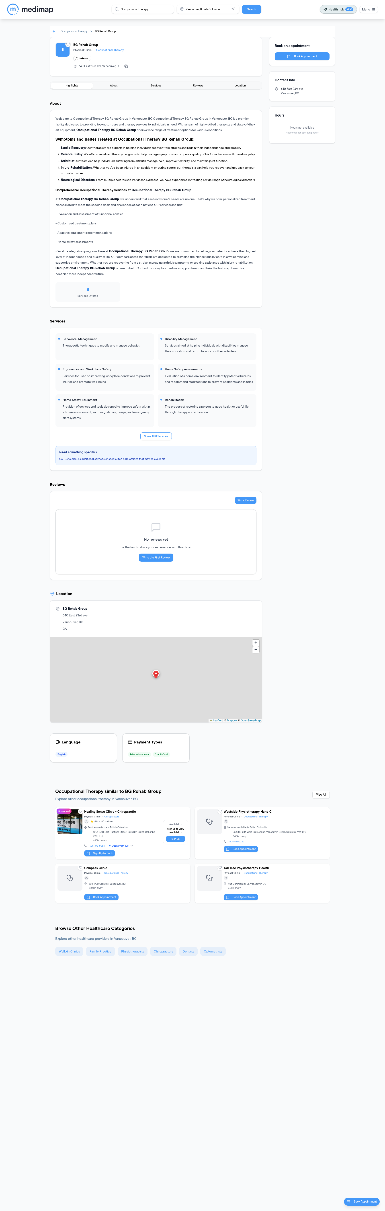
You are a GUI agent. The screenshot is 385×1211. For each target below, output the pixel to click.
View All (321, 794)
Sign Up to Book (103, 853)
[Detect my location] (233, 9)
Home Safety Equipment (80, 400)
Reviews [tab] (198, 85)
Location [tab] (240, 85)
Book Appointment (305, 56)
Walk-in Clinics (69, 951)
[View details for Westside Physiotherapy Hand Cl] (262, 833)
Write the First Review (156, 557)
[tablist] (156, 86)
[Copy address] (126, 66)
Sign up (176, 838)
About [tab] (114, 85)
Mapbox (232, 720)
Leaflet (217, 720)
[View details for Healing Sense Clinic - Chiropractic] (122, 833)
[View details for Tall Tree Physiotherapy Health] (262, 883)
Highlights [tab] (72, 85)
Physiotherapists (132, 951)
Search (251, 9)
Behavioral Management (80, 339)
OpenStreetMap (251, 720)
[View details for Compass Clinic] (122, 883)
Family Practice (100, 951)
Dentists (188, 951)
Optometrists (213, 951)
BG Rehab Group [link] (105, 31)
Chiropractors (111, 816)
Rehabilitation (174, 400)
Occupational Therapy (110, 50)
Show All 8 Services (156, 436)
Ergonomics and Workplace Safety (87, 369)
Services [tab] (156, 85)
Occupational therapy (74, 31)
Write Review (246, 500)
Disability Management (181, 339)
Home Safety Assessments (183, 369)
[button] (156, 675)
